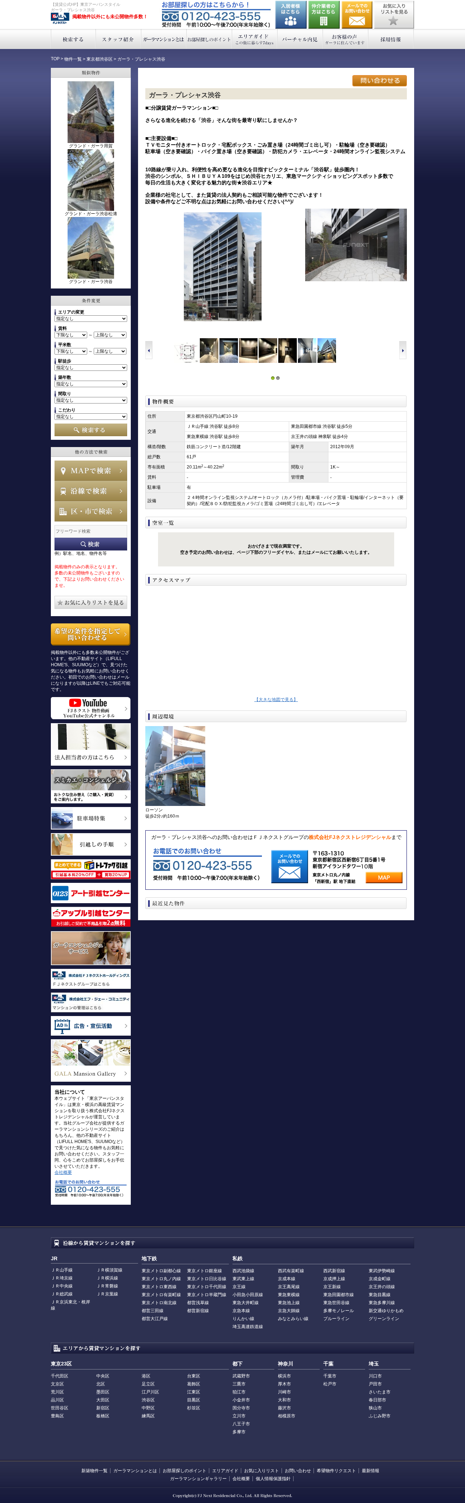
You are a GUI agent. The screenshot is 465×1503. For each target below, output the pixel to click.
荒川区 (57, 1392)
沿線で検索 (90, 491)
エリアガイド (255, 39)
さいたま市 (380, 1392)
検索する (73, 39)
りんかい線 (243, 1318)
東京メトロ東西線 (159, 1286)
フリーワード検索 (90, 544)
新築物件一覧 (94, 1470)
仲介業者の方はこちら (324, 15)
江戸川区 (150, 1392)
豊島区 (57, 1415)
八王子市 (241, 1423)
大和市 (284, 1399)
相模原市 (286, 1415)
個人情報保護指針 (273, 1478)
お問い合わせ (357, 15)
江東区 (193, 1392)
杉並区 (193, 1407)
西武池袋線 (243, 1270)
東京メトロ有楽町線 (161, 1294)
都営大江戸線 (155, 1318)
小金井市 (241, 1399)
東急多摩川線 (382, 1302)
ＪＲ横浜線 (107, 1278)
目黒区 (193, 1399)
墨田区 (102, 1392)
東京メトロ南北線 (159, 1302)
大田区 (102, 1399)
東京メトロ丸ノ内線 (161, 1278)
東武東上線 (243, 1278)
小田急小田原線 (247, 1294)
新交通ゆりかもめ (386, 1310)
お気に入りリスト (261, 1470)
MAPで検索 (90, 470)
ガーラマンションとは (164, 39)
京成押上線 (334, 1278)
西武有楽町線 (291, 1270)
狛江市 (239, 1392)
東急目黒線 (380, 1294)
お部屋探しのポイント (209, 39)
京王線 (239, 1286)
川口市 (375, 1376)
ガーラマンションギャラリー (198, 1478)
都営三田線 (152, 1310)
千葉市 (329, 1376)
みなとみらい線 (293, 1318)
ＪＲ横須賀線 (109, 1270)
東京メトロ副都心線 (161, 1270)
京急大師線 (289, 1310)
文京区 (57, 1384)
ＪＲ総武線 (62, 1294)
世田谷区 (59, 1407)
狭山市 (375, 1407)
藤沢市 (284, 1407)
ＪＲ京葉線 (107, 1294)
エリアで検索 (90, 511)
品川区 (57, 1399)
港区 (146, 1376)
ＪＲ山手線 (62, 1270)
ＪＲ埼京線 (62, 1278)
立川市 (239, 1415)
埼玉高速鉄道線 (247, 1326)
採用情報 (391, 39)
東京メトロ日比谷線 (206, 1278)
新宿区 (102, 1407)
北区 (100, 1384)
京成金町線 (380, 1278)
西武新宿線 (334, 1270)
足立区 (148, 1384)
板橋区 (102, 1415)
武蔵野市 (241, 1376)
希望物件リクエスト (336, 1470)
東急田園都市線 (338, 1294)
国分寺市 (241, 1407)
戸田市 (375, 1384)
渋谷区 (148, 1399)
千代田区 (59, 1376)
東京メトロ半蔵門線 (206, 1294)
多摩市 (239, 1431)
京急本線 (241, 1310)
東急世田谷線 (336, 1302)
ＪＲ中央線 (62, 1286)
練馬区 (148, 1415)
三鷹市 (239, 1384)
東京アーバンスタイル (60, 18)
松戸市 (329, 1384)
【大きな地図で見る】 (276, 699)
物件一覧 (73, 59)
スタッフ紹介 (118, 39)
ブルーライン (336, 1318)
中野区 (148, 1407)
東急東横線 (289, 1294)
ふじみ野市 (380, 1415)
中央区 (102, 1376)
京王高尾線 (289, 1286)
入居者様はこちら (291, 15)
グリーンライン (384, 1318)
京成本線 (286, 1278)
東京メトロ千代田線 (206, 1286)
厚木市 (284, 1384)
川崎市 (284, 1392)
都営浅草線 (198, 1302)
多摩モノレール (338, 1310)
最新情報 (370, 1470)
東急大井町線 (245, 1302)
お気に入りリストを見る (394, 15)
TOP (55, 58)
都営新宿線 (198, 1310)
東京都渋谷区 (99, 59)
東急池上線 (289, 1302)
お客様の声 (345, 39)
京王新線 (332, 1286)
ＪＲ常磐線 (107, 1286)
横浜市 (284, 1376)
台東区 (193, 1376)
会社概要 (63, 1172)
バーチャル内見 (300, 39)
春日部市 (377, 1399)
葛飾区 (193, 1384)
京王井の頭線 (382, 1286)
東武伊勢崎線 (382, 1270)
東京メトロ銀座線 (204, 1270)
